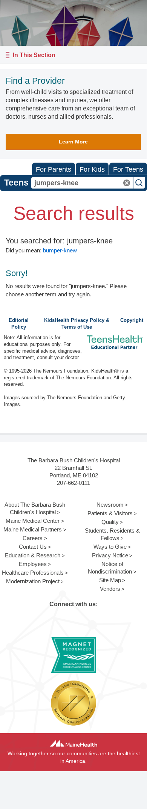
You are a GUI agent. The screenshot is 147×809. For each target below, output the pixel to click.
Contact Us (33, 546)
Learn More (73, 142)
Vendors (110, 589)
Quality (110, 522)
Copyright (131, 320)
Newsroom (110, 504)
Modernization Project (33, 581)
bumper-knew (60, 250)
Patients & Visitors (110, 513)
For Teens (128, 169)
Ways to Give (110, 546)
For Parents (53, 169)
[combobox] (82, 183)
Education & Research (32, 555)
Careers (33, 538)
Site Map (110, 580)
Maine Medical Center (33, 521)
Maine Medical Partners (32, 529)
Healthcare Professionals (33, 572)
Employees (33, 564)
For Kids (92, 169)
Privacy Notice (110, 555)
